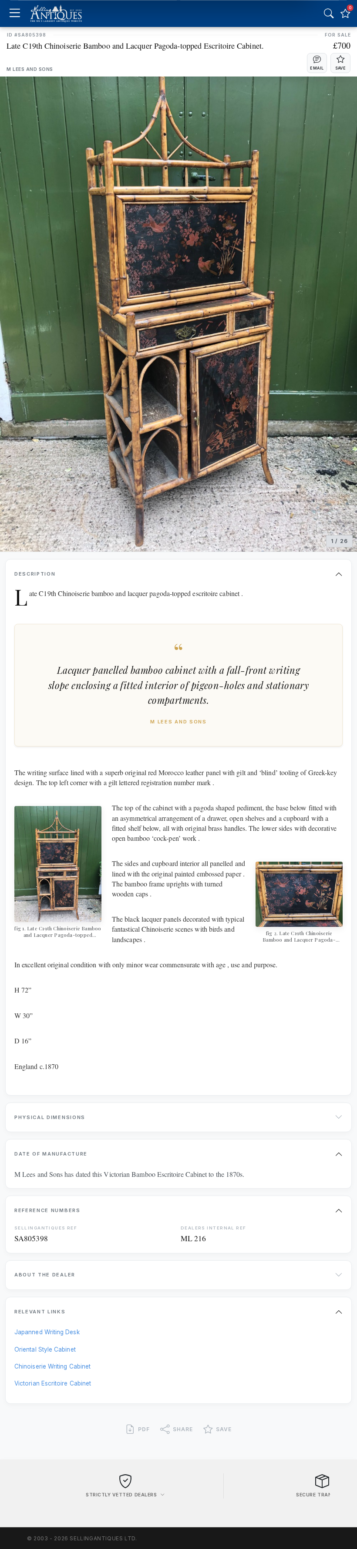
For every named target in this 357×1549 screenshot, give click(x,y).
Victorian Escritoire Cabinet (52, 1383)
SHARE (183, 1429)
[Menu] (14, 13)
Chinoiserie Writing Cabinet (52, 1366)
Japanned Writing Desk (47, 1332)
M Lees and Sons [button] (30, 69)
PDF (144, 1429)
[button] (317, 63)
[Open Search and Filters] (328, 13)
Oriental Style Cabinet (45, 1349)
